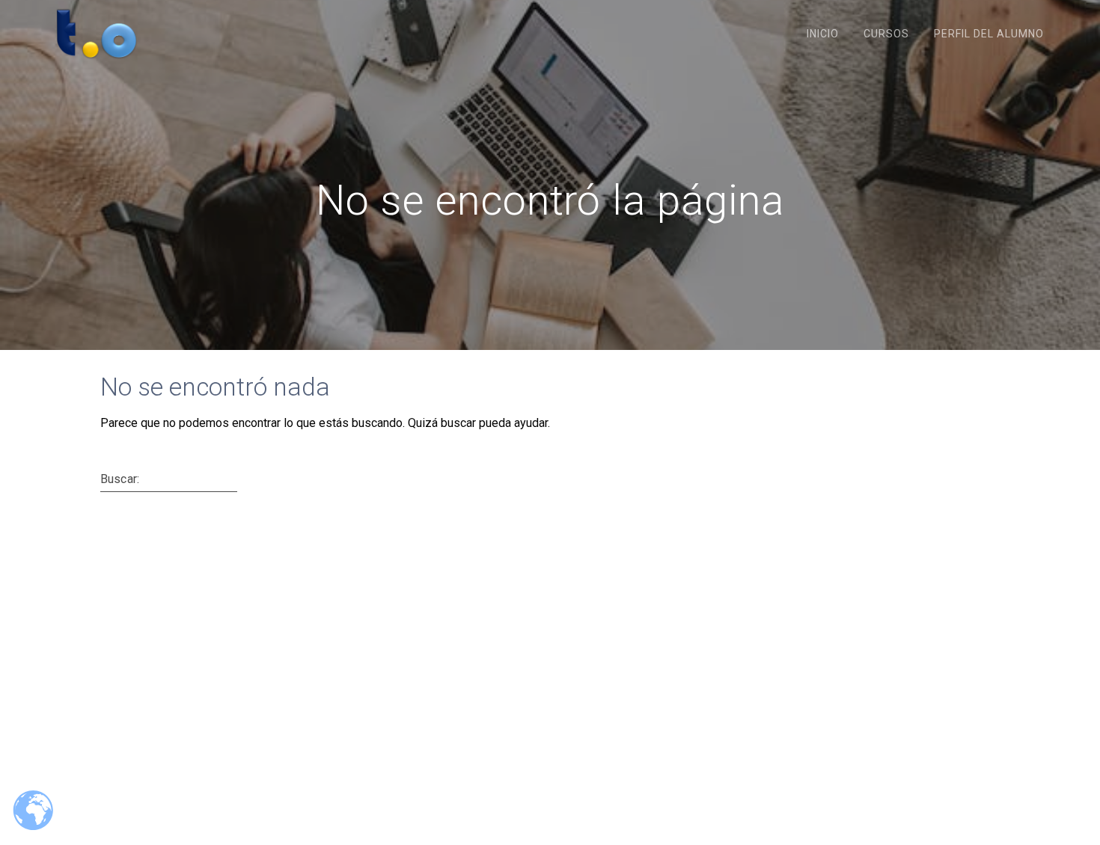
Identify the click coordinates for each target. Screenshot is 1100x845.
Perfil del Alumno (989, 34)
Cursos (886, 34)
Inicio (823, 34)
